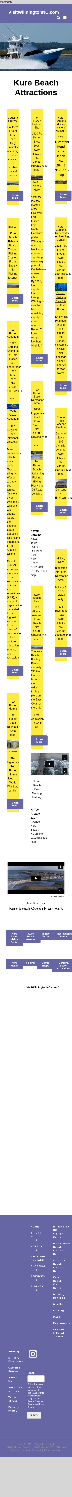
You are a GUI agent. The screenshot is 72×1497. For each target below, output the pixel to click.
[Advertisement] (36, 1107)
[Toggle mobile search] (58, 17)
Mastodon (6, 2)
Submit (34, 1415)
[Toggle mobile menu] (65, 17)
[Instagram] (33, 1354)
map (36, 639)
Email (31, 1373)
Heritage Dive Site (60, 297)
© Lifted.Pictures (57, 897)
